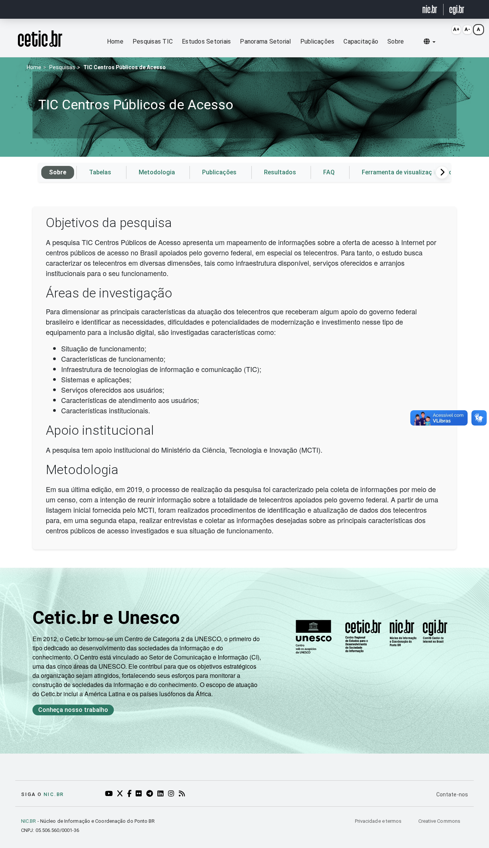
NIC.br (54, 794)
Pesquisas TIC (153, 41)
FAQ (329, 172)
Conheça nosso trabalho (73, 709)
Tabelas (100, 172)
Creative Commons (439, 821)
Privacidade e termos (379, 821)
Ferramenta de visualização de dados (414, 172)
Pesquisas (62, 67)
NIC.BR (28, 821)
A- (467, 29)
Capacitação (360, 41)
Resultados (280, 172)
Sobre (395, 41)
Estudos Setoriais (206, 41)
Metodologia (157, 172)
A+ (456, 29)
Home (115, 41)
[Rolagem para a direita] (442, 172)
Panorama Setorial (265, 41)
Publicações (317, 41)
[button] (429, 41)
